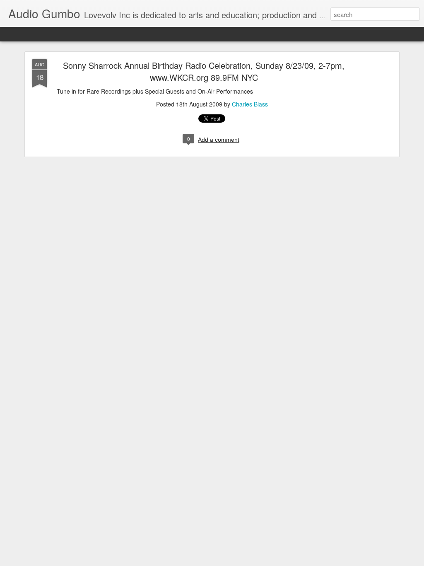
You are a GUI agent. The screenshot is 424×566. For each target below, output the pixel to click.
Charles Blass (250, 104)
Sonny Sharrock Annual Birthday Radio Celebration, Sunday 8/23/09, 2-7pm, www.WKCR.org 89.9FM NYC (203, 71)
